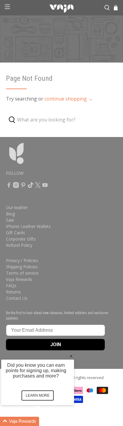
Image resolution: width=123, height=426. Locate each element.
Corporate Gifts (21, 239)
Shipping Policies (22, 267)
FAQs (11, 285)
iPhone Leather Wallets (28, 226)
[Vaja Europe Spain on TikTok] (30, 186)
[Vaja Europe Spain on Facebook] (9, 186)
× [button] (71, 355)
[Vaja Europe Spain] (61, 8)
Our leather (17, 207)
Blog (10, 214)
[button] (45, 421)
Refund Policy (19, 245)
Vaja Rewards (19, 279)
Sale (10, 220)
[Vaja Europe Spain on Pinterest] (23, 186)
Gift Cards (15, 232)
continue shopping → (68, 98)
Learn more (38, 395)
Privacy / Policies (22, 260)
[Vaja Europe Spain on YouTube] (45, 186)
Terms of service (22, 273)
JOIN (55, 344)
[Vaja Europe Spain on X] (38, 186)
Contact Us (16, 298)
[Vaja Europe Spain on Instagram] (16, 186)
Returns (13, 292)
